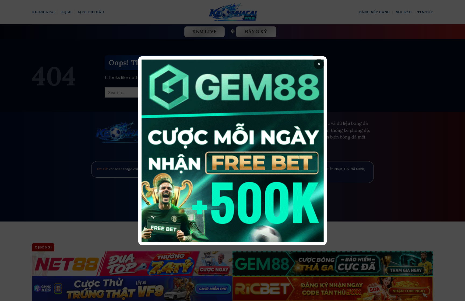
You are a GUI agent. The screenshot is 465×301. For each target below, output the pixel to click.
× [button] (319, 64)
